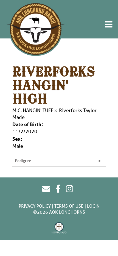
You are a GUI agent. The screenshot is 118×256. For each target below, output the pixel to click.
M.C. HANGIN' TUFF (32, 110)
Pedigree (23, 160)
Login (93, 206)
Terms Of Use (68, 206)
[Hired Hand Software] (59, 228)
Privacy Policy (35, 206)
